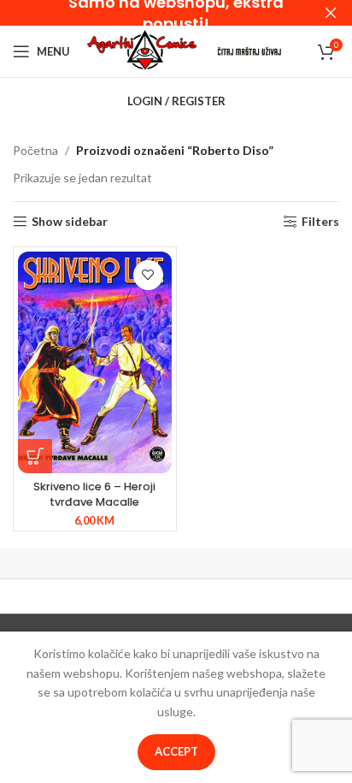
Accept (176, 751)
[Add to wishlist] (148, 275)
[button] (35, 456)
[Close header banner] (330, 13)
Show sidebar (70, 221)
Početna (35, 150)
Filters (320, 221)
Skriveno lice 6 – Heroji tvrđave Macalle (94, 494)
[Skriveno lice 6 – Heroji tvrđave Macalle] (95, 362)
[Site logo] (142, 50)
